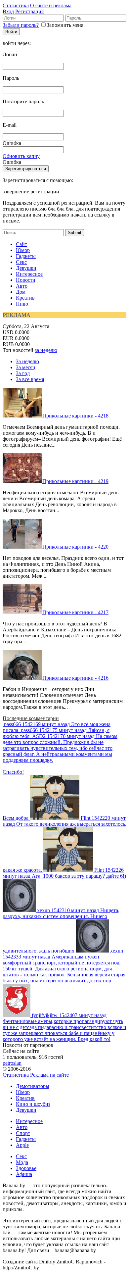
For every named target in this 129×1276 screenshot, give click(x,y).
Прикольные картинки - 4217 (75, 612)
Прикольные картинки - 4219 (75, 481)
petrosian (12, 1063)
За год (23, 373)
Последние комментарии (31, 718)
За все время (30, 379)
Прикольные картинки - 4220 (75, 547)
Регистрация (29, 11)
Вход (8, 11)
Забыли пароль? (21, 25)
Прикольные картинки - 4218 (75, 415)
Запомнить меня (65, 25)
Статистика (16, 5)
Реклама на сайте (49, 1075)
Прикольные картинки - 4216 (75, 678)
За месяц (25, 367)
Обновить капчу (21, 156)
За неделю (27, 361)
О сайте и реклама (50, 5)
